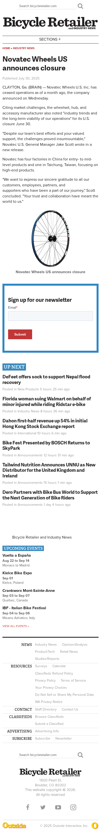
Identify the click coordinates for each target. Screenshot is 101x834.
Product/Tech (45, 652)
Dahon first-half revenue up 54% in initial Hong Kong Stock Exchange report (45, 423)
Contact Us (70, 709)
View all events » (15, 626)
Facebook (28, 807)
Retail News (69, 652)
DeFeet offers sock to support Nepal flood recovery (46, 379)
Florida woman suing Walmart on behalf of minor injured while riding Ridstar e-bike (46, 401)
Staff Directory (46, 709)
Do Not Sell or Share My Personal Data (64, 695)
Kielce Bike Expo (17, 573)
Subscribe (42, 738)
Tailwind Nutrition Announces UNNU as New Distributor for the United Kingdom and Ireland (48, 470)
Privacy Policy (45, 680)
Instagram (73, 807)
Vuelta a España (16, 555)
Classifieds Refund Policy (54, 673)
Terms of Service (73, 680)
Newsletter (63, 738)
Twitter (43, 807)
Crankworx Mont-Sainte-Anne (28, 590)
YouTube (58, 807)
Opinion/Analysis (75, 644)
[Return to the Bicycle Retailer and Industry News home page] (50, 28)
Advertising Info (47, 731)
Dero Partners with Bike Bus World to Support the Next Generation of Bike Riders (50, 495)
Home (6, 48)
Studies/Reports (47, 659)
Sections (50, 39)
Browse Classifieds (49, 717)
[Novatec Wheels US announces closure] (50, 268)
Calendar (59, 666)
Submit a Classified (49, 724)
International (27, 433)
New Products (28, 389)
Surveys (41, 666)
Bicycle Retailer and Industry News (42, 537)
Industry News (24, 48)
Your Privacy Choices (51, 688)
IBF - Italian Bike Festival (24, 608)
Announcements (30, 455)
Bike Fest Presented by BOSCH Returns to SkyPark (46, 445)
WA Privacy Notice (49, 702)
